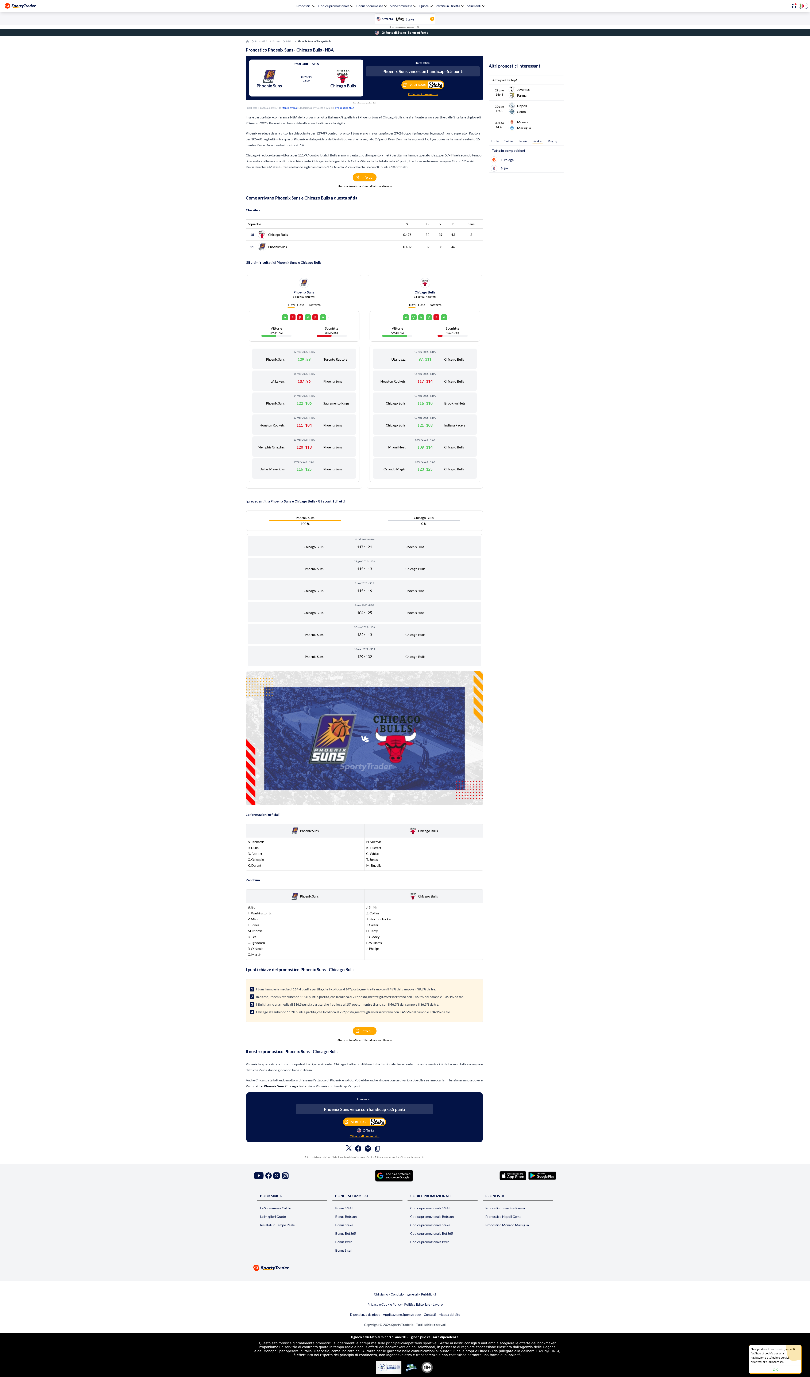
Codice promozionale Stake (430, 1225)
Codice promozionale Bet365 (431, 1233)
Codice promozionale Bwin (429, 1242)
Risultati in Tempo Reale (277, 1225)
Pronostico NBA (344, 107)
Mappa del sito (449, 1314)
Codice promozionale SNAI (430, 1208)
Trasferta (314, 305)
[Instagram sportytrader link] (285, 1176)
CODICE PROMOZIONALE (431, 1196)
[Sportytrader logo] (405, 1267)
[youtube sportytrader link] (259, 1176)
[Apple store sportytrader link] (513, 1175)
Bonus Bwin (343, 1242)
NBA (289, 41)
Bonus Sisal (343, 1250)
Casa (300, 305)
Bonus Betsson (346, 1216)
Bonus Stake (344, 1225)
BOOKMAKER (271, 1196)
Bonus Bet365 (345, 1233)
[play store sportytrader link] (542, 1175)
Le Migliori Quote (273, 1216)
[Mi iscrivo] (794, 6)
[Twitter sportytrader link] (276, 1176)
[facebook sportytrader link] (268, 1176)
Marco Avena (289, 107)
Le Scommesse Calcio (275, 1208)
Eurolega (507, 160)
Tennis (522, 141)
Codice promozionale (333, 6)
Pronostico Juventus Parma (505, 1208)
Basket (276, 41)
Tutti (291, 305)
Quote (424, 6)
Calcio (508, 141)
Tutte (495, 141)
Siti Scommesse (401, 6)
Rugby (552, 141)
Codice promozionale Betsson (432, 1216)
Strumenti (474, 6)
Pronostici (303, 6)
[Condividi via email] (368, 1149)
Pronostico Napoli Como (503, 1216)
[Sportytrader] (20, 6)
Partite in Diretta (448, 6)
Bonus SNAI (344, 1208)
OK (775, 1369)
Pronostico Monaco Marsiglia (507, 1225)
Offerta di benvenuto (423, 94)
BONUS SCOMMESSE (352, 1196)
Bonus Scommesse (369, 6)
